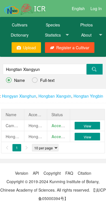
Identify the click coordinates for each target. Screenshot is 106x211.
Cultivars (19, 25)
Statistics (53, 35)
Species (53, 25)
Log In (96, 8)
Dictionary (20, 35)
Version (21, 173)
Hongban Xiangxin (54, 96)
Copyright (52, 173)
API (36, 173)
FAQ (69, 173)
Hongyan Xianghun (19, 96)
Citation (84, 173)
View (87, 126)
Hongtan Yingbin (88, 96)
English (78, 8)
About (86, 35)
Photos (86, 25)
